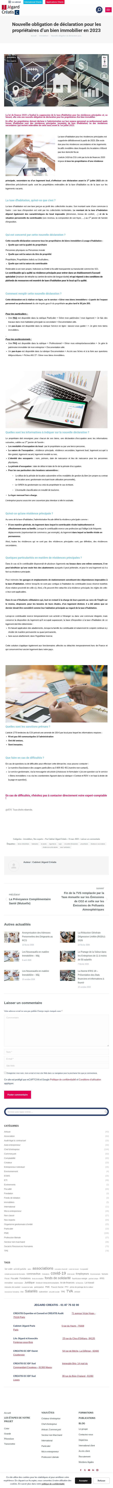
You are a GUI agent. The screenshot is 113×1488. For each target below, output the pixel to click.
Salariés (31, 1291)
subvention (43, 1292)
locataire (44, 844)
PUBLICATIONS (87, 1418)
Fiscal (7, 1278)
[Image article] (11, 937)
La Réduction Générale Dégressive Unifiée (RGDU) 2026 (91, 937)
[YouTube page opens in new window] (89, 1470)
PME (47, 1287)
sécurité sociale (54, 1292)
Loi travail (89, 1282)
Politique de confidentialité (63, 1079)
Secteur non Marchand (51, 1435)
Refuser (101, 1480)
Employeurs (82, 1273)
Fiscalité (14, 1278)
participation (39, 1287)
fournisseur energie (79, 1278)
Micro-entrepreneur (50, 1451)
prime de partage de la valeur (81, 1287)
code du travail (74, 1269)
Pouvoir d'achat (57, 1287)
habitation (35, 844)
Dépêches (83, 1440)
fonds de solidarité (58, 1278)
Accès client (84, 1451)
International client (87, 1445)
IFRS (102, 1278)
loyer (60, 844)
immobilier (9, 1283)
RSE (22, 1292)
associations (43, 1268)
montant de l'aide (27, 1287)
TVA (69, 1291)
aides (29, 1269)
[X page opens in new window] (85, 1470)
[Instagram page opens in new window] (97, 1470)
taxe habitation (65, 847)
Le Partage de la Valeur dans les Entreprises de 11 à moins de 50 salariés (92, 956)
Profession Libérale (50, 1457)
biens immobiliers (23, 844)
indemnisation (18, 1283)
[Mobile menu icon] (108, 9)
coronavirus (34, 1273)
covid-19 (58, 1273)
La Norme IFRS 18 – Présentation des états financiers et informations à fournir (91, 977)
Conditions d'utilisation (90, 1079)
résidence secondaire (98, 844)
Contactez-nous (86, 1434)
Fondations (25, 1278)
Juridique (30, 1282)
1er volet (8, 1269)
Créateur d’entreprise (50, 1418)
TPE (63, 1292)
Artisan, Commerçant (51, 1429)
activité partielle (20, 1269)
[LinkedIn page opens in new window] (93, 1470)
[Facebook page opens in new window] (81, 1470)
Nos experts (11, 61)
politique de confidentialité (53, 1484)
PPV (66, 1287)
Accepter (83, 1480)
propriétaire (84, 844)
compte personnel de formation (15, 1274)
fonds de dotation (37, 1278)
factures (105, 1274)
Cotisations (45, 1274)
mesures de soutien (12, 1287)
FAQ (15, 318)
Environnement (95, 1274)
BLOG (82, 1423)
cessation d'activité (61, 1269)
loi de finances (67, 1282)
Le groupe (83, 1429)
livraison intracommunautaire (47, 1283)
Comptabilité (84, 1269)
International (46, 1440)
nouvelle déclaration (71, 844)
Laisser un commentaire (90, 839)
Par (56, 839)
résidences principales (50, 847)
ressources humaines (12, 1292)
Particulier (45, 1446)
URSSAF (77, 1292)
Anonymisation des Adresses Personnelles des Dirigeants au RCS (37, 937)
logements (52, 844)
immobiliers (11, 57)
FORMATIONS (86, 1413)
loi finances (79, 1283)
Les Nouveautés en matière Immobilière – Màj (35, 954)
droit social (70, 1274)
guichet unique (93, 1278)
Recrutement (84, 1456)
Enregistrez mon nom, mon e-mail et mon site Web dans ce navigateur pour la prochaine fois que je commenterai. (52, 1073)
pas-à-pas (16, 326)
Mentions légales (86, 1462)
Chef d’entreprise (49, 1424)
